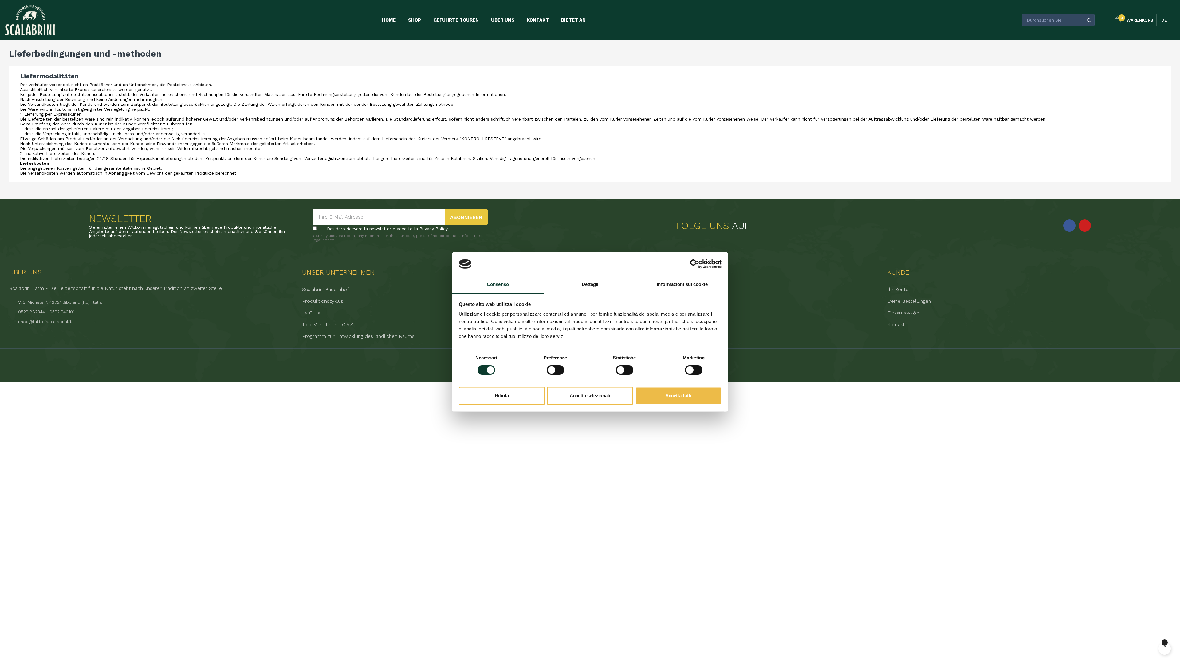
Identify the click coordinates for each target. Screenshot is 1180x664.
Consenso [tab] (498, 284)
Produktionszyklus (322, 301)
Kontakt (896, 324)
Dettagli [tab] (590, 284)
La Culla (311, 313)
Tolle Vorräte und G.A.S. (328, 324)
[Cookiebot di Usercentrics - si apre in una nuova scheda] (695, 264)
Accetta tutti (678, 395)
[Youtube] (1085, 225)
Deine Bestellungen (909, 301)
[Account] (1105, 20)
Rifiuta (502, 395)
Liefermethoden (613, 289)
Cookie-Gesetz (611, 324)
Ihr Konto (898, 289)
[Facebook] (1069, 225)
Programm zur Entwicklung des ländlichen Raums (358, 336)
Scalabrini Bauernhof (325, 289)
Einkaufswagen (904, 313)
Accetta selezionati (590, 395)
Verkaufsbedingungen (619, 301)
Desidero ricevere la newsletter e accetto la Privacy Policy (387, 228)
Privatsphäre (609, 313)
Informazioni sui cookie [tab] (682, 284)
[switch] (555, 370)
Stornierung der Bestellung (625, 336)
